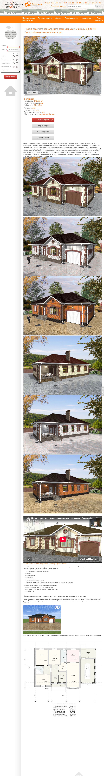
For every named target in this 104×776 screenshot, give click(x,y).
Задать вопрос (43, 126)
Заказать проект (43, 120)
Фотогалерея (27, 20)
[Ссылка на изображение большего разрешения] (62, 679)
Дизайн (58, 18)
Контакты (99, 20)
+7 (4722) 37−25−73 (91, 3)
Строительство (87, 18)
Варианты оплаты (43, 138)
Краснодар (36, 4)
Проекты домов (28, 18)
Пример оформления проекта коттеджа (43, 32)
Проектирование (71, 18)
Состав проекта (43, 132)
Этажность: (4, 49)
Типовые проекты (45, 18)
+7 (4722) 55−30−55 (71, 3)
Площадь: (3, 45)
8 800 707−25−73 (53, 3)
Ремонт (100, 18)
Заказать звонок (58, 6)
